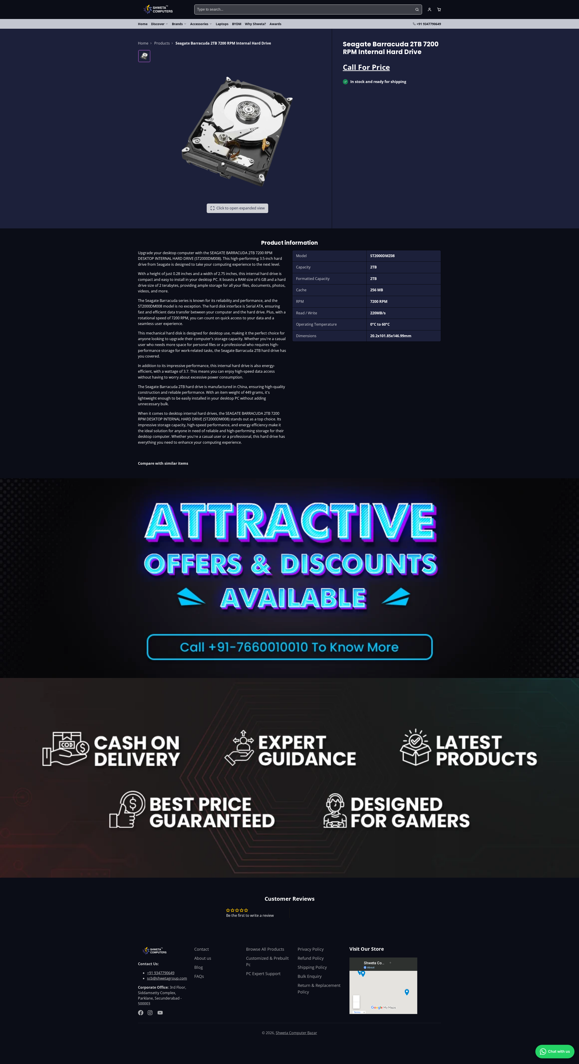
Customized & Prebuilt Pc (267, 961)
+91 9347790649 (429, 24)
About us (202, 958)
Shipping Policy (312, 967)
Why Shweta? (255, 24)
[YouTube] (160, 1012)
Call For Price (366, 67)
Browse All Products (265, 949)
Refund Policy (311, 958)
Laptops (222, 24)
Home (142, 24)
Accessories (199, 24)
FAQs (199, 976)
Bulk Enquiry (310, 976)
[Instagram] (150, 1012)
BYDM (236, 24)
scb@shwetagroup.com (167, 978)
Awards (275, 24)
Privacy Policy (311, 949)
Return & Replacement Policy (319, 988)
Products (162, 43)
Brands (177, 24)
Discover (157, 24)
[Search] (417, 9)
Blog (198, 967)
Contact (201, 949)
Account (429, 9)
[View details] (155, 951)
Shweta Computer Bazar (296, 1032)
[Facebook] (140, 1012)
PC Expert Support (263, 973)
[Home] (159, 9)
